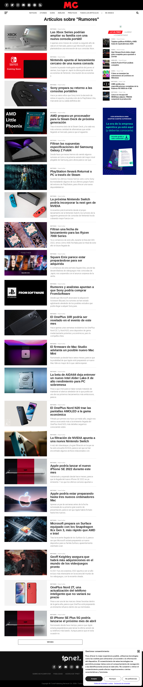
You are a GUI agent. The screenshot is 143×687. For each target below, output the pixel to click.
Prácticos (72, 13)
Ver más (50, 642)
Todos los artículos (89, 13)
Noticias (33, 13)
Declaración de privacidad (122, 683)
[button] (138, 651)
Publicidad (58, 674)
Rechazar (112, 679)
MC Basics (109, 13)
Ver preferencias (131, 679)
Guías (52, 13)
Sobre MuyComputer (42, 674)
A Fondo (43, 13)
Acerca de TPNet (72, 674)
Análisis (61, 13)
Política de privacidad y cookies (103, 683)
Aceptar (94, 679)
